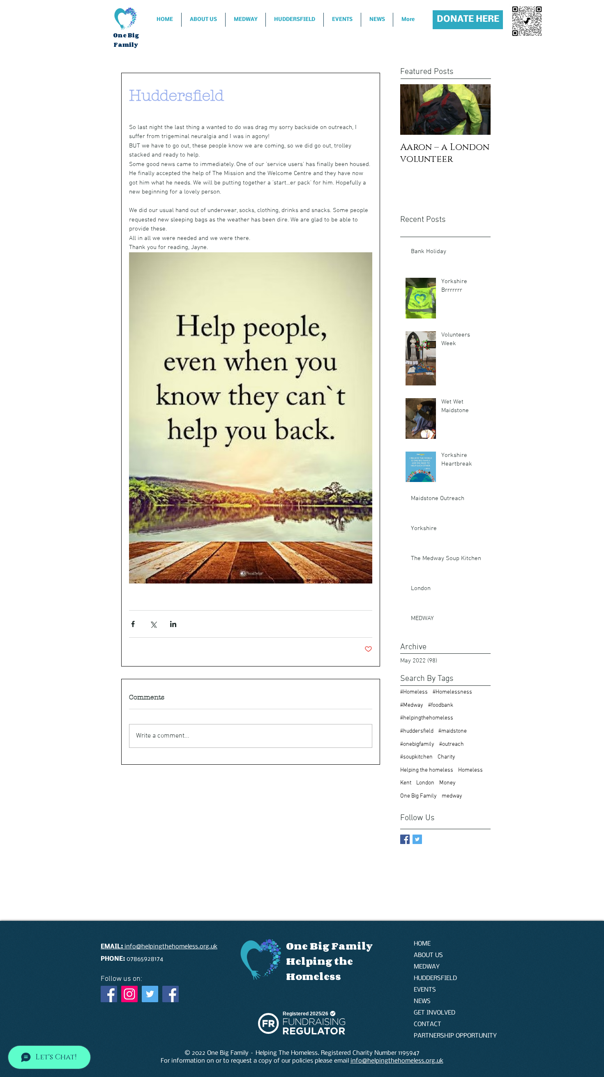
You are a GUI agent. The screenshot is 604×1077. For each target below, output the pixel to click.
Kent (405, 782)
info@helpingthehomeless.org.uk (396, 1061)
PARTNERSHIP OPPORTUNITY (443, 1036)
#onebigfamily (417, 744)
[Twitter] (150, 994)
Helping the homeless (426, 770)
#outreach (451, 744)
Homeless (470, 770)
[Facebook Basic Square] (405, 839)
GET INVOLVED (434, 1013)
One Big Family (418, 796)
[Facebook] (109, 994)
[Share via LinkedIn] (173, 624)
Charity (446, 757)
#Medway (411, 705)
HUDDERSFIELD (435, 978)
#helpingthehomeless (426, 718)
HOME (422, 944)
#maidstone (452, 731)
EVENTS (425, 990)
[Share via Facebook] (133, 624)
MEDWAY (427, 967)
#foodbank (440, 705)
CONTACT (427, 1024)
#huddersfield (416, 731)
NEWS (422, 1001)
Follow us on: (121, 979)
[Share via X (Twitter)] (153, 624)
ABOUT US (428, 955)
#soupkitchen (416, 757)
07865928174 (133, 959)
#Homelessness (452, 692)
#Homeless (414, 692)
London (425, 782)
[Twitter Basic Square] (417, 839)
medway (452, 796)
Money (447, 782)
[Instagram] (129, 994)
